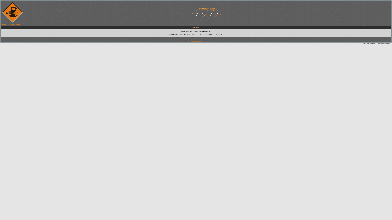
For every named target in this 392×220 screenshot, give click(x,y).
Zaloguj (207, 16)
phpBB (188, 40)
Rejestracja (200, 16)
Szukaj (199, 14)
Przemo (198, 40)
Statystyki (220, 14)
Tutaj (196, 34)
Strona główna (215, 16)
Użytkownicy (207, 14)
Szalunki (199, 41)
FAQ (194, 14)
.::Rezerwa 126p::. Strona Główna (11, 24)
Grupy (214, 14)
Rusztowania (194, 41)
